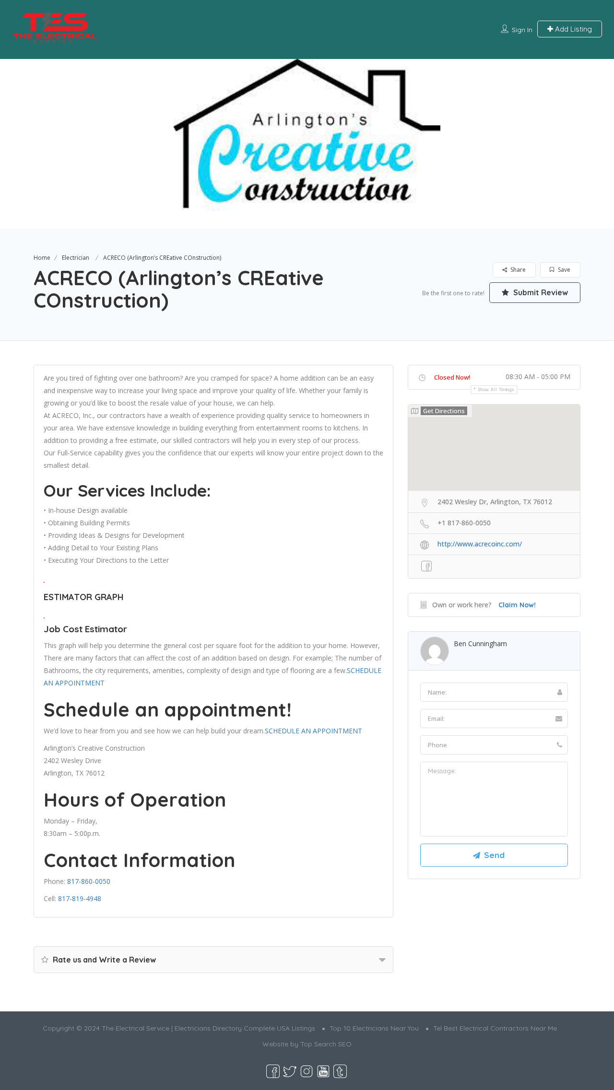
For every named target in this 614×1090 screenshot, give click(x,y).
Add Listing (572, 29)
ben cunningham (480, 643)
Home (42, 258)
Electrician (75, 258)
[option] (307, 144)
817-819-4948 (79, 898)
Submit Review (539, 292)
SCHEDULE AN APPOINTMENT (313, 730)
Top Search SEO (326, 1044)
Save (563, 270)
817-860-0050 (88, 881)
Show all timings (496, 389)
